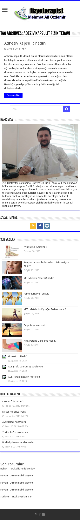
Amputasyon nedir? (34, 325)
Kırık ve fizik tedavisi (13, 401)
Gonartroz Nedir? (18, 356)
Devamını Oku (13, 95)
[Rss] (33, 226)
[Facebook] (40, 226)
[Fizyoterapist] (40, 12)
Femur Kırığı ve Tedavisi (37, 293)
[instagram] (47, 226)
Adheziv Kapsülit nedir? (25, 43)
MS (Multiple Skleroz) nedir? (39, 278)
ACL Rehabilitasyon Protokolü (24, 376)
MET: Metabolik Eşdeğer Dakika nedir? (45, 309)
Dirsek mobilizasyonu (14, 411)
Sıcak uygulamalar (22, 496)
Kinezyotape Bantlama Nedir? (40, 340)
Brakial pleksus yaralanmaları (18, 442)
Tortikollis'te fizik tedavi (15, 432)
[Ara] (66, 109)
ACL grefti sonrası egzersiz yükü (25, 366)
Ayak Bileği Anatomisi (35, 246)
